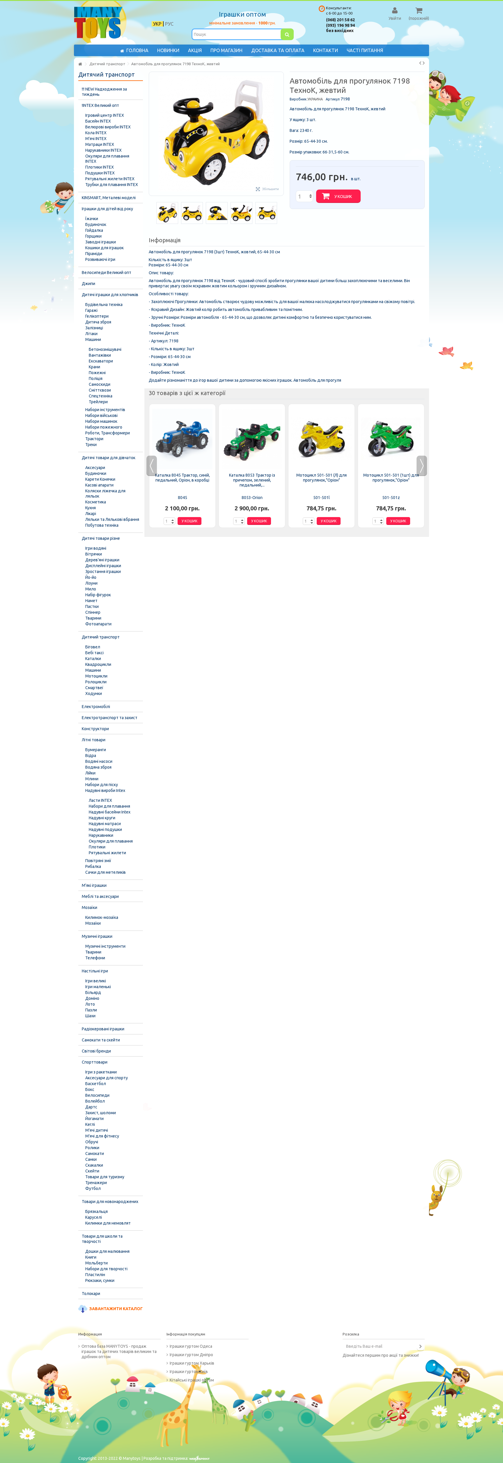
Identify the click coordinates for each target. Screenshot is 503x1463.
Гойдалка (94, 230)
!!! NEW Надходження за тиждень (104, 92)
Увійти (395, 18)
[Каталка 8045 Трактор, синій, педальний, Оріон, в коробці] (182, 439)
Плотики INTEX (99, 167)
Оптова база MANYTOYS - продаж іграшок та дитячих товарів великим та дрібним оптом (119, 1351)
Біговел (92, 647)
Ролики (92, 1147)
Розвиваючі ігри (100, 259)
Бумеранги (95, 749)
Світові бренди (96, 1051)
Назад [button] (152, 134)
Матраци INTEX (99, 144)
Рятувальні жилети (107, 852)
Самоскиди (99, 384)
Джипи (88, 283)
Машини (93, 339)
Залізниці (94, 327)
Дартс (91, 1107)
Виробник (298, 99)
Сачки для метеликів (105, 872)
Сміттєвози (100, 390)
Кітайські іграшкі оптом (192, 1380)
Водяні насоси (98, 761)
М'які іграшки (94, 885)
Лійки (90, 773)
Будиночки (95, 473)
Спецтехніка (100, 396)
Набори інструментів (105, 409)
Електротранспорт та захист (109, 717)
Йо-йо (90, 577)
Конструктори (95, 728)
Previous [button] (151, 466)
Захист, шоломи (100, 1112)
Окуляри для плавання (111, 841)
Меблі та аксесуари (100, 896)
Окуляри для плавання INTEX (107, 159)
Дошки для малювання (107, 1251)
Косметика (95, 502)
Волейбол (95, 1101)
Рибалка (93, 866)
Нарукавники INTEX (103, 150)
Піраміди (93, 253)
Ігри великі (95, 981)
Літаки (91, 333)
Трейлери (98, 401)
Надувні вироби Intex (105, 790)
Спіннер (92, 612)
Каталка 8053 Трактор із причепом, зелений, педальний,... (252, 480)
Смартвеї (94, 687)
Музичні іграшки (97, 936)
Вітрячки (93, 554)
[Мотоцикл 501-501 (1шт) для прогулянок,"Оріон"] (391, 439)
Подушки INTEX (100, 173)
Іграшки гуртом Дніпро (191, 1354)
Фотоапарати (98, 624)
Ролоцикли (96, 682)
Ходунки (93, 693)
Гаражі (91, 310)
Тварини (93, 618)
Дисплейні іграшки (103, 565)
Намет (91, 600)
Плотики (97, 847)
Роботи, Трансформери (107, 433)
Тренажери (96, 1182)
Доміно (92, 998)
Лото (90, 1004)
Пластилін (95, 1274)
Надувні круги (102, 817)
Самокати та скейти (101, 1040)
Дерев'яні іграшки (102, 560)
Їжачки (91, 218)
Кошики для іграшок (104, 247)
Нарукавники (101, 835)
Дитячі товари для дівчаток (108, 457)
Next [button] (422, 466)
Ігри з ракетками (101, 1072)
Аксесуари (95, 467)
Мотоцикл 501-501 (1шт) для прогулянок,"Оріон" (391, 477)
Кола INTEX (96, 132)
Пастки (92, 606)
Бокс (89, 1089)
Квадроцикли (98, 664)
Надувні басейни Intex (109, 812)
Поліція (95, 378)
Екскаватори (101, 361)
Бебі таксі (94, 652)
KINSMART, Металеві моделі (109, 197)
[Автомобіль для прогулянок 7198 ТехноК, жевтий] (167, 213)
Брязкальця (96, 1211)
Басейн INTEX (98, 121)
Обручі (91, 1142)
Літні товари (93, 739)
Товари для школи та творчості (102, 1239)
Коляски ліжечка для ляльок (105, 493)
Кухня (90, 507)
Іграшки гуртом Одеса (191, 1346)
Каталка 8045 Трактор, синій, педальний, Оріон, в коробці (182, 477)
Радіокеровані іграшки (103, 1029)
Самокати (94, 1153)
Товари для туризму (104, 1176)
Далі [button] (280, 134)
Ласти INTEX (100, 800)
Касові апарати (99, 485)
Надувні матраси (105, 823)
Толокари (91, 1293)
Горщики (93, 236)
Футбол (93, 1188)
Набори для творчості (106, 1268)
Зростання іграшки (103, 571)
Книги (90, 1257)
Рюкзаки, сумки (99, 1280)
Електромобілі (96, 706)
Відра (90, 755)
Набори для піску (101, 784)
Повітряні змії (98, 860)
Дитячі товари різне (101, 538)
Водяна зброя (98, 767)
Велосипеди (97, 1095)
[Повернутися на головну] (80, 64)
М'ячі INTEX (96, 138)
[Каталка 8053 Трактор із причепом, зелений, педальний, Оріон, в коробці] (252, 439)
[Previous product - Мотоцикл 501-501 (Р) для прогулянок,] (420, 62)
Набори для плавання (109, 806)
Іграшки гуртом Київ (189, 1371)
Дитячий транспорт (101, 637)
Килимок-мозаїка (101, 917)
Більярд (93, 992)
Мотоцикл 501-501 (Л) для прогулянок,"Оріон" (321, 477)
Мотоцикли (96, 676)
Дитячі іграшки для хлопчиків (110, 294)
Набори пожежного (103, 427)
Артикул (333, 99)
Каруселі (93, 1217)
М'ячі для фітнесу (102, 1136)
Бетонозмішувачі (105, 349)
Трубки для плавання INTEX (111, 184)
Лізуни (91, 583)
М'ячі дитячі (96, 1130)
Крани (94, 367)
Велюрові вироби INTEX (108, 127)
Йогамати (94, 1118)
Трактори (94, 438)
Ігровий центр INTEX (104, 115)
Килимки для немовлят (108, 1223)
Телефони (95, 958)
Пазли (91, 1010)
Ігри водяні (95, 548)
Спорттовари (94, 1062)
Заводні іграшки (100, 242)
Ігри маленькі (98, 986)
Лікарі (90, 513)
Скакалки (94, 1165)
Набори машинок (101, 421)
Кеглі (90, 1124)
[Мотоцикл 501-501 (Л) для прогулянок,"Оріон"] (321, 439)
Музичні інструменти (105, 946)
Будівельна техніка (104, 304)
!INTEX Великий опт (100, 105)
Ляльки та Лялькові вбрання (112, 519)
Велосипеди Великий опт (106, 272)
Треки (91, 444)
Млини (91, 778)
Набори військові (101, 415)
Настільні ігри (95, 971)
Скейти (92, 1171)
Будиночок (95, 224)
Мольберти (96, 1263)
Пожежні (97, 372)
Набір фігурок (98, 594)
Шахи (90, 1015)
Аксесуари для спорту (106, 1077)
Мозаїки (89, 907)
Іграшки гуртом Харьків (192, 1363)
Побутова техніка (101, 525)
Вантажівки (100, 355)
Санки (91, 1159)
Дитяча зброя (98, 322)
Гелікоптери (97, 316)
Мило (90, 589)
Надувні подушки (105, 829)
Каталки (93, 658)
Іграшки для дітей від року (107, 208)
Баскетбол (95, 1083)
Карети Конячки (100, 479)
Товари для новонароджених (110, 1201)
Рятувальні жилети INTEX (109, 178)
